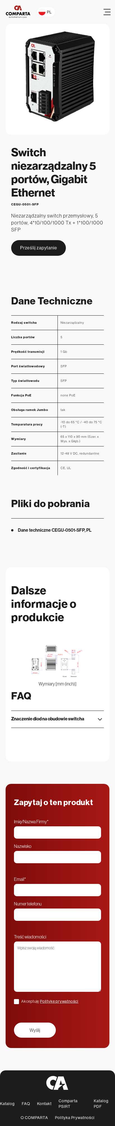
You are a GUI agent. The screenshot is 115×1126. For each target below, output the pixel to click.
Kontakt (44, 1103)
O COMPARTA (34, 1117)
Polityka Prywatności (75, 1117)
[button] (46, 11)
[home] (18, 12)
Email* (20, 879)
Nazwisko (22, 846)
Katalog (7, 1103)
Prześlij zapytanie (38, 247)
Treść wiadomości (30, 936)
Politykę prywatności (59, 1001)
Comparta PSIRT (68, 1104)
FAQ (26, 1103)
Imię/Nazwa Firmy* (31, 821)
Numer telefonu (28, 903)
